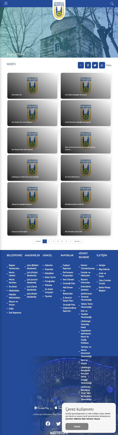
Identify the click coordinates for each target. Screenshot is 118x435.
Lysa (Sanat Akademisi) (32, 288)
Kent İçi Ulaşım (84, 362)
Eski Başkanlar (15, 312)
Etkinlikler (49, 273)
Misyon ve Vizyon (13, 303)
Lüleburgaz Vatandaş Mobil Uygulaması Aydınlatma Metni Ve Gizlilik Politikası (86, 332)
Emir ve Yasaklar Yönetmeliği (86, 313)
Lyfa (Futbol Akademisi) (32, 274)
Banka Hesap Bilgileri (104, 289)
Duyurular (49, 269)
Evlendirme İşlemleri (86, 288)
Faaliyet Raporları (67, 267)
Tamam (77, 426)
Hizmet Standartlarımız (87, 267)
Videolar (48, 285)
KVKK (11, 308)
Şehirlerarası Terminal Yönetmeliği (86, 296)
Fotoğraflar (50, 281)
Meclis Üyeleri (12, 274)
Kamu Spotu (50, 277)
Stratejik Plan (69, 283)
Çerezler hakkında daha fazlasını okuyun (82, 418)
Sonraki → (78, 241)
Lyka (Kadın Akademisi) (32, 295)
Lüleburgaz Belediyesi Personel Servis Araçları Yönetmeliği (86, 375)
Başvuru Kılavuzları (85, 281)
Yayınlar (48, 296)
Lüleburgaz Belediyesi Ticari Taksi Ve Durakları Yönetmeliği (86, 393)
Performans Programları (68, 274)
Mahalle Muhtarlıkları (14, 296)
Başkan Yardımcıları (14, 267)
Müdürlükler (14, 290)
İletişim (102, 265)
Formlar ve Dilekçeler (85, 274)
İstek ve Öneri (102, 275)
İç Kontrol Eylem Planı (68, 299)
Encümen (13, 286)
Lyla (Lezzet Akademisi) (32, 281)
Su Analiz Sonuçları (49, 291)
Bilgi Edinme (104, 269)
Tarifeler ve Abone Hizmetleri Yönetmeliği (86, 352)
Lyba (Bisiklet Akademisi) (33, 267)
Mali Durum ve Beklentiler (68, 290)
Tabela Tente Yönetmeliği (87, 305)
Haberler (49, 265)
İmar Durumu (68, 279)
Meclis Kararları (12, 281)
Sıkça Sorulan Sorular (105, 282)
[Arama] (112, 3)
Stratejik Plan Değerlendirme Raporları (69, 307)
